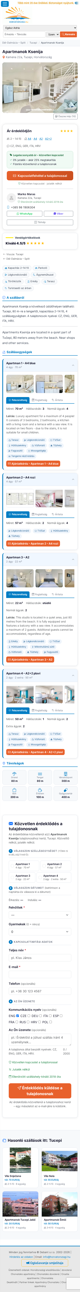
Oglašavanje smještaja (46, 1263)
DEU (35, 1016)
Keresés (69, 34)
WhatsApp (26, 213)
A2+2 (48, 138)
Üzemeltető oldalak (19, 1270)
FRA (12, 1022)
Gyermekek (24, 924)
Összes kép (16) (67, 116)
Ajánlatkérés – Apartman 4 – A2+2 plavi (37, 752)
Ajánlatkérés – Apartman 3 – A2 (31, 659)
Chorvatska (47, 1278)
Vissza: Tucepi (14, 254)
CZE (24, 1016)
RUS (23, 1022)
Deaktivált (12, 1282)
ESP (56, 1016)
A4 (29, 138)
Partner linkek (26, 1282)
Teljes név (17, 950)
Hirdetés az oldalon (21, 1256)
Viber (60, 213)
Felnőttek (17, 907)
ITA (46, 1016)
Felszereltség (19, 400)
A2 (41, 138)
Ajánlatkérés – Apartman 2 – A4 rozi (34, 543)
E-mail (15, 967)
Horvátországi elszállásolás (45, 1270)
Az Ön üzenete (27, 1030)
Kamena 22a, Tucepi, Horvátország (29, 57)
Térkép (42, 222)
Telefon (22, 984)
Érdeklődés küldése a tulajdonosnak (42, 1091)
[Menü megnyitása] (5, 4)
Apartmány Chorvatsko (47, 1282)
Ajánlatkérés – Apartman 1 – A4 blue (34, 463)
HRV (34, 1022)
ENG (12, 1016)
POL (45, 1022)
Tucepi (33, 42)
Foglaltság (41, 400)
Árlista (59, 400)
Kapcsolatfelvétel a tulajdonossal (42, 176)
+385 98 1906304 (23, 207)
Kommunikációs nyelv (33, 1010)
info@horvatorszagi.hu (56, 1256)
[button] (40, 241)
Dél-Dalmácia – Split (14, 42)
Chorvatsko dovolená (48, 1274)
